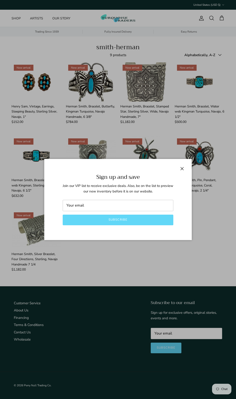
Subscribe (118, 220)
